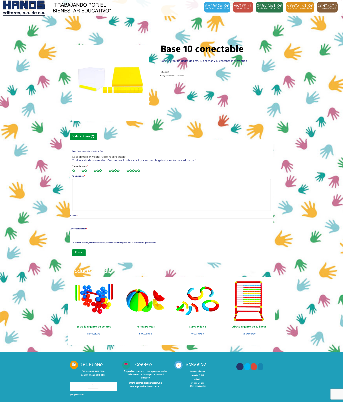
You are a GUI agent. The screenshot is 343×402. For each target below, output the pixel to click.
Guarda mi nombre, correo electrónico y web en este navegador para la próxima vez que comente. (114, 243)
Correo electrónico (78, 229)
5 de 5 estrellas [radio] (135, 171)
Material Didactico (176, 75)
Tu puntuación (80, 166)
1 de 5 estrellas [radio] (75, 171)
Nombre (74, 216)
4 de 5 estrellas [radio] (116, 171)
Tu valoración (78, 176)
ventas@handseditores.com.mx (145, 386)
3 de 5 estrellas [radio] (99, 171)
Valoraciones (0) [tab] (83, 136)
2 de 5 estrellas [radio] (86, 171)
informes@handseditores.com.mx (145, 383)
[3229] (110, 83)
